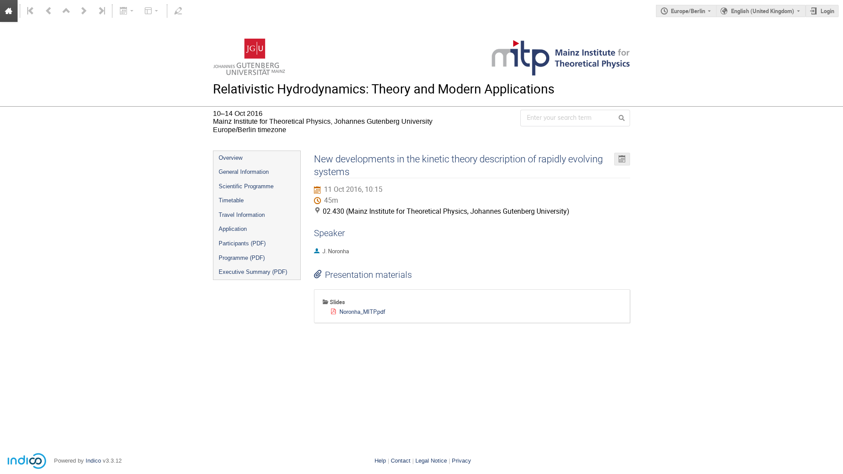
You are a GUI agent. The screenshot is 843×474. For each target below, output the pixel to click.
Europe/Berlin (688, 11)
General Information (244, 172)
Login (827, 11)
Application (233, 229)
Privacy (461, 460)
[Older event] (49, 11)
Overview (230, 157)
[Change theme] (152, 11)
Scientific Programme (246, 186)
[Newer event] (84, 11)
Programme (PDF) (242, 258)
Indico (93, 460)
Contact (401, 460)
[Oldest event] (31, 11)
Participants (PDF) (242, 243)
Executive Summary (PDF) (253, 272)
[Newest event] (101, 11)
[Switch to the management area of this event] (178, 11)
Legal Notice (431, 460)
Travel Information (242, 215)
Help (380, 460)
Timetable (231, 200)
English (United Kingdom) (762, 11)
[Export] (127, 11)
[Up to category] (66, 11)
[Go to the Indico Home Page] (9, 11)
